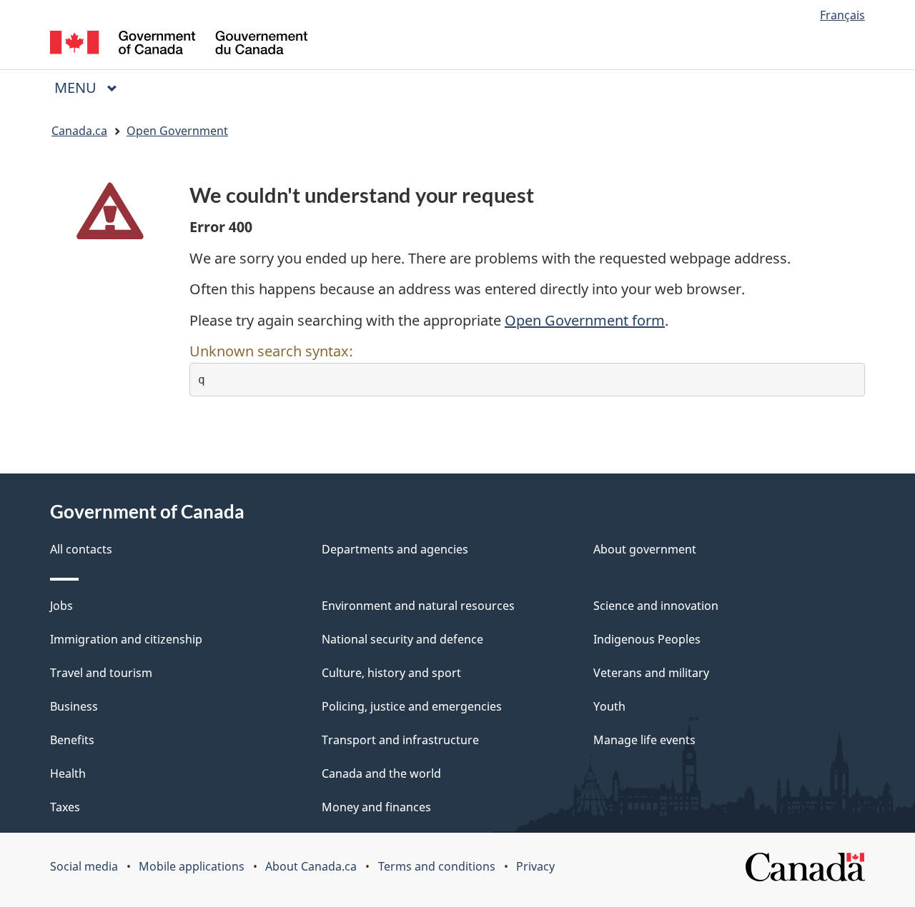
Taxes (65, 807)
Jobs (61, 605)
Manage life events (644, 740)
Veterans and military (651, 673)
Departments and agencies (395, 549)
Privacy (535, 866)
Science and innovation (655, 605)
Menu (77, 87)
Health (68, 773)
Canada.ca (79, 131)
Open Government (177, 131)
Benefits (72, 740)
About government (644, 549)
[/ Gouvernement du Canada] (178, 45)
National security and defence (402, 639)
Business (74, 706)
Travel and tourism (101, 673)
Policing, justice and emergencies (412, 706)
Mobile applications (191, 866)
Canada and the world (381, 773)
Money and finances (376, 807)
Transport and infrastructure (400, 740)
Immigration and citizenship (126, 639)
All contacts (81, 549)
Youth (609, 706)
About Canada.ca (311, 866)
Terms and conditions (436, 866)
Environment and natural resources (418, 605)
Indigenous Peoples (647, 639)
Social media (84, 866)
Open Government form (585, 320)
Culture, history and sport (391, 673)
